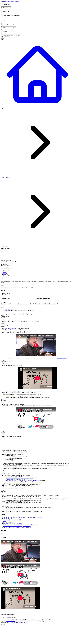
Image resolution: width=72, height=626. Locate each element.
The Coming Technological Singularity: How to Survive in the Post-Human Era (24, 480)
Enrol (4, 272)
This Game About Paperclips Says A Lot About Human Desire (20, 396)
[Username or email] (1, 23)
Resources (5, 274)
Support (25, 622)
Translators (20, 622)
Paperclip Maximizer (62, 358)
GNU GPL (11, 622)
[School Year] (1, 9)
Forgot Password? (5, 36)
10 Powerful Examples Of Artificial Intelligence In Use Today (20, 478)
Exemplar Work (6, 275)
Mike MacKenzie (18, 310)
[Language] (1, 13)
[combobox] (1, 11)
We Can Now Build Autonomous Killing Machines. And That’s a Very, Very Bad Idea (25, 481)
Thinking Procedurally (9, 328)
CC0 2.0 (32, 310)
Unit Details (6, 246)
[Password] (1, 26)
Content (5, 273)
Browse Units (6, 177)
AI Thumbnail (7, 310)
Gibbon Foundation (10, 621)
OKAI (9, 436)
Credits (16, 622)
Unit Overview (6, 270)
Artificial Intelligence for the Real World (15, 479)
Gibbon (8, 617)
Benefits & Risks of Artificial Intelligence (15, 476)
